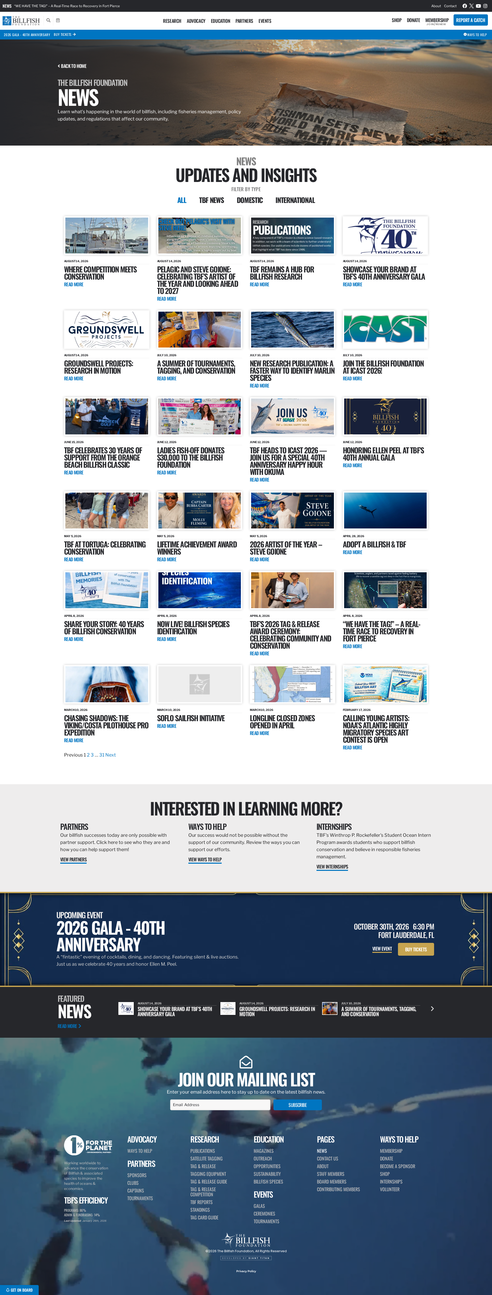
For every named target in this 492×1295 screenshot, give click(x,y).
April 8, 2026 (74, 616)
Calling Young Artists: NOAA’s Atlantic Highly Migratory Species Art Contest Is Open (376, 728)
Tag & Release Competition (203, 1192)
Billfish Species (268, 1181)
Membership (436, 20)
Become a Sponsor (397, 1166)
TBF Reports (201, 1202)
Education (220, 20)
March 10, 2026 (76, 710)
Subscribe (297, 1105)
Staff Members (330, 1173)
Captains (135, 1190)
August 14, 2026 (76, 261)
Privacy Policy (246, 1271)
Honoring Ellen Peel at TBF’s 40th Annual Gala (383, 453)
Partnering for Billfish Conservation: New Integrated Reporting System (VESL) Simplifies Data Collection (96, 6)
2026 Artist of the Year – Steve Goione (286, 547)
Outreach (263, 1158)
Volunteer (389, 1189)
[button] (432, 1008)
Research (172, 20)
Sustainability (267, 1173)
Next (110, 755)
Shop (396, 20)
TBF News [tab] (211, 200)
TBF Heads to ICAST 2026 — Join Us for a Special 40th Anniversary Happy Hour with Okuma (288, 460)
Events (265, 20)
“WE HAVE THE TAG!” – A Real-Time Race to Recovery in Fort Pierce (381, 631)
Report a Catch (470, 20)
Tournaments (140, 1198)
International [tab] (295, 200)
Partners (244, 20)
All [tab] (181, 200)
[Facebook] (465, 6)
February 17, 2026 (357, 710)
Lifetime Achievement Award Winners (197, 547)
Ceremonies (264, 1213)
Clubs (133, 1182)
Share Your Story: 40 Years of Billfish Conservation (104, 627)
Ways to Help (207, 826)
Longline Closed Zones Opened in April (282, 721)
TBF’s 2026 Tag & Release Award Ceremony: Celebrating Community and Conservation (290, 634)
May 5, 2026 (72, 536)
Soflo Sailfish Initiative (191, 717)
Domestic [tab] (250, 200)
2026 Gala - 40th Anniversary (27, 34)
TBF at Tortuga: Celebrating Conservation (105, 547)
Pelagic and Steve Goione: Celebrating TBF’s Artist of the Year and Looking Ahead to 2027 (197, 279)
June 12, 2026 (167, 442)
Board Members (331, 1181)
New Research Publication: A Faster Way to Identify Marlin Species (292, 370)
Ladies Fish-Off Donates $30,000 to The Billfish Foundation (190, 457)
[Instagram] (485, 6)
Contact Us (327, 1158)
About (436, 6)
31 (101, 755)
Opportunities (267, 1166)
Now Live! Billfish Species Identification (193, 627)
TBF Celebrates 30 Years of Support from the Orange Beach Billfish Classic (103, 457)
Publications (202, 1150)
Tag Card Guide (204, 1217)
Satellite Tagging (206, 1158)
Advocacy (196, 20)
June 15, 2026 (74, 442)
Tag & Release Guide (208, 1181)
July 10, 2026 (167, 355)
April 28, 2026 (354, 536)
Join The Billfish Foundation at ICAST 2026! (383, 367)
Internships (333, 826)
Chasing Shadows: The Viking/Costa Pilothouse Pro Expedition (106, 725)
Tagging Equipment (208, 1173)
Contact (450, 6)
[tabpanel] (246, 487)
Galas (259, 1205)
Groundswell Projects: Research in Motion (98, 367)
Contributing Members (338, 1189)
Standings (200, 1209)
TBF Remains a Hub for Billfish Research (282, 272)
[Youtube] (478, 6)
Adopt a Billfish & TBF (374, 543)
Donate (413, 20)
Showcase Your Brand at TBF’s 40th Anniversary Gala (384, 272)
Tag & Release (203, 1166)
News (7, 6)
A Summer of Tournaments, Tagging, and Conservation (196, 367)
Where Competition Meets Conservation (100, 272)
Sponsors (137, 1175)
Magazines (264, 1150)
